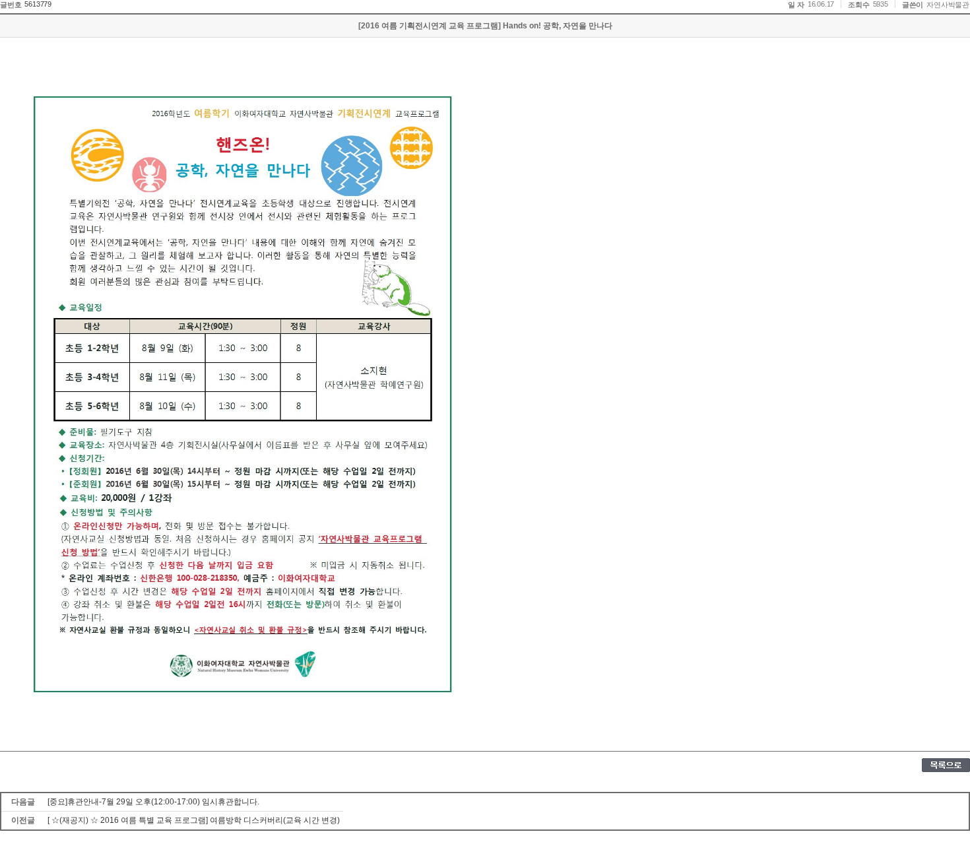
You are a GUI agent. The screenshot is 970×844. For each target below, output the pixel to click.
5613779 (37, 4)
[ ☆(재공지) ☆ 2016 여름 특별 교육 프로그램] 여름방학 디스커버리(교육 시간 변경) (194, 820)
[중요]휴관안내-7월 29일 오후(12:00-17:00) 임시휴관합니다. (153, 801)
